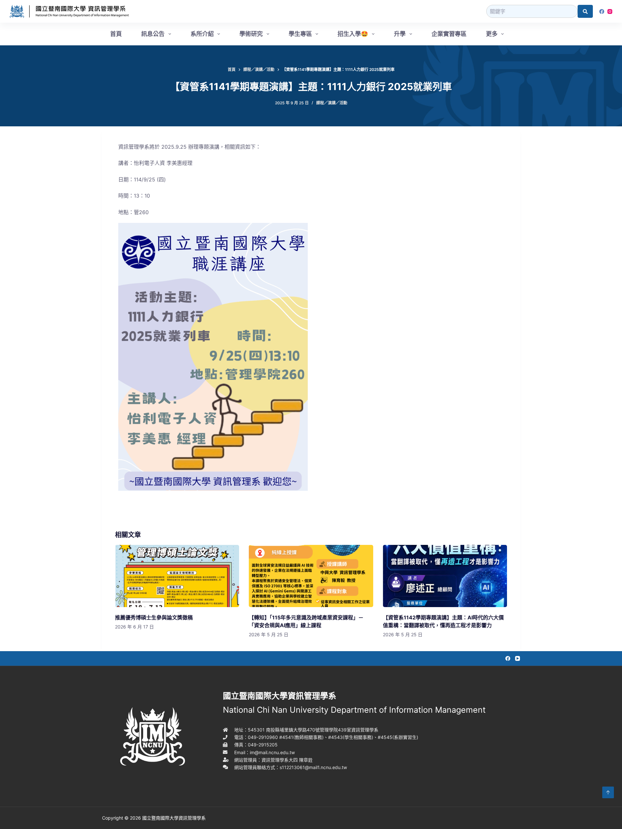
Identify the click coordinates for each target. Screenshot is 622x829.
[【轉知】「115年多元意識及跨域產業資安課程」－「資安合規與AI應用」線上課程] (311, 576)
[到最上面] (608, 792)
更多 (492, 33)
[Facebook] (601, 11)
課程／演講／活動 (331, 102)
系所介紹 (202, 33)
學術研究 (251, 33)
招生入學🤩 (353, 33)
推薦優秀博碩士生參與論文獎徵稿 (154, 617)
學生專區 (300, 33)
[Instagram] (609, 11)
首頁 (116, 33)
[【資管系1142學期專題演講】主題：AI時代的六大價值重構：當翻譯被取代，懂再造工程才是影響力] (445, 576)
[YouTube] (517, 658)
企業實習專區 (449, 33)
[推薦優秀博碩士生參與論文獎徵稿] (177, 576)
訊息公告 (153, 33)
